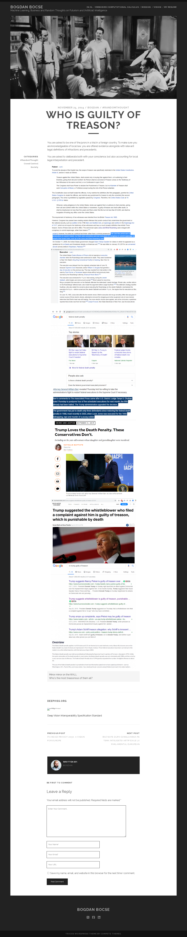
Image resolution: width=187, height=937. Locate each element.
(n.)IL (90, 7)
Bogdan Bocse (26, 7)
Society (34, 167)
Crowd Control (31, 164)
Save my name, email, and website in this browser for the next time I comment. (92, 873)
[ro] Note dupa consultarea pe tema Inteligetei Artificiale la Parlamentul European (121, 740)
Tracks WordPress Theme (81, 934)
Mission (146, 7)
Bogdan (93, 107)
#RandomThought (115, 107)
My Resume (170, 7)
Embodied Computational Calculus (117, 7)
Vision (157, 7)
